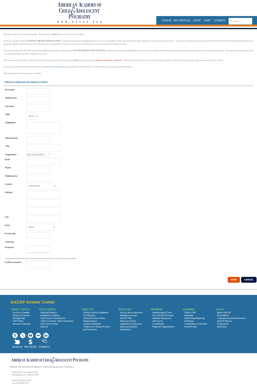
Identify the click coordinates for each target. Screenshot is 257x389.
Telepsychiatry (90, 321)
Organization (11, 154)
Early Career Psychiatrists (52, 318)
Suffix (7, 114)
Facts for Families (21, 312)
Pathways (189, 321)
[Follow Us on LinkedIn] (46, 335)
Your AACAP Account (162, 315)
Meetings (188, 315)
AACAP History (224, 321)
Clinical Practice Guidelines (96, 312)
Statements (125, 329)
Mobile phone (11, 176)
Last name (9, 106)
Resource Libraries (22, 324)
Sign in (166, 20)
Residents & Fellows (50, 315)
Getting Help (19, 318)
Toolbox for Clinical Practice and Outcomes (96, 328)
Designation (10, 122)
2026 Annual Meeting (194, 318)
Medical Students (48, 312)
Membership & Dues (162, 312)
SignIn (77, 60)
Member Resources (161, 318)
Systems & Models (92, 324)
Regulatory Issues (128, 315)
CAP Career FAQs (49, 324)
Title (7, 146)
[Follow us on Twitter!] (22, 335)
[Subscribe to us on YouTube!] (30, 335)
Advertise (221, 326)
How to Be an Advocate (131, 312)
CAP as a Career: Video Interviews (56, 321)
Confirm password (13, 262)
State (7, 225)
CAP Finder (18, 321)
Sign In (17, 346)
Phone (8, 167)
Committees (158, 324)
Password (9, 247)
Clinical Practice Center (94, 318)
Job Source (157, 321)
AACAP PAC (126, 318)
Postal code (10, 233)
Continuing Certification (195, 324)
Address (8, 192)
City (7, 217)
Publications (223, 324)
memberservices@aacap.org (55, 67)
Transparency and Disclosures (231, 318)
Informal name (11, 138)
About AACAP (224, 312)
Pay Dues (30, 346)
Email (7, 159)
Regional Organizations (163, 326)
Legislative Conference (131, 324)
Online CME (190, 312)
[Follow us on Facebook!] (15, 335)
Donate (44, 346)
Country (8, 184)
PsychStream (190, 326)
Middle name (11, 98)
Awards (44, 326)
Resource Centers (21, 315)
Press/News (223, 315)
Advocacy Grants (128, 321)
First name (9, 89)
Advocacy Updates (129, 326)
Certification (89, 315)
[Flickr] (38, 335)
